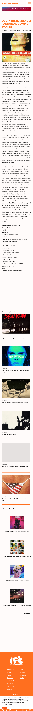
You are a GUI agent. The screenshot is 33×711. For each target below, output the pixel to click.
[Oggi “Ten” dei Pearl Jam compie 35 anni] (17, 522)
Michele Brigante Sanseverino (11, 30)
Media (9, 675)
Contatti (22, 672)
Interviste (10, 683)
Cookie (22, 678)
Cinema (9, 689)
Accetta (4, 708)
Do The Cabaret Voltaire (9, 434)
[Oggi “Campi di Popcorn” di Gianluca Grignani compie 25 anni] (16, 356)
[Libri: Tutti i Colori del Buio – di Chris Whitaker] (17, 596)
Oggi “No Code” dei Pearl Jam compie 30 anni (17, 556)
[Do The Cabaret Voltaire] (16, 420)
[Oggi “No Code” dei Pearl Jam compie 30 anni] (17, 547)
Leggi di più (27, 613)
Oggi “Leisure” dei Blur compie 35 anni (17, 580)
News (9, 672)
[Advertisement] (16, 635)
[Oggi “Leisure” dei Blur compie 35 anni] (17, 571)
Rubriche (10, 678)
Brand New (10, 686)
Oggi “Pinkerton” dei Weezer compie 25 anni (15, 402)
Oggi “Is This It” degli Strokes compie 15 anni (15, 466)
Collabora (23, 675)
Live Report (10, 680)
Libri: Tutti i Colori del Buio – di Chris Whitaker (17, 605)
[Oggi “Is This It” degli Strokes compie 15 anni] (16, 452)
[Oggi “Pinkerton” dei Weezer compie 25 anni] (16, 388)
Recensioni (10, 669)
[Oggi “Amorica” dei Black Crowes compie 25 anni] (16, 484)
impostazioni (8, 704)
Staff (21, 669)
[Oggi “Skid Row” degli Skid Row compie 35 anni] (16, 324)
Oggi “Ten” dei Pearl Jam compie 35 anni (17, 531)
